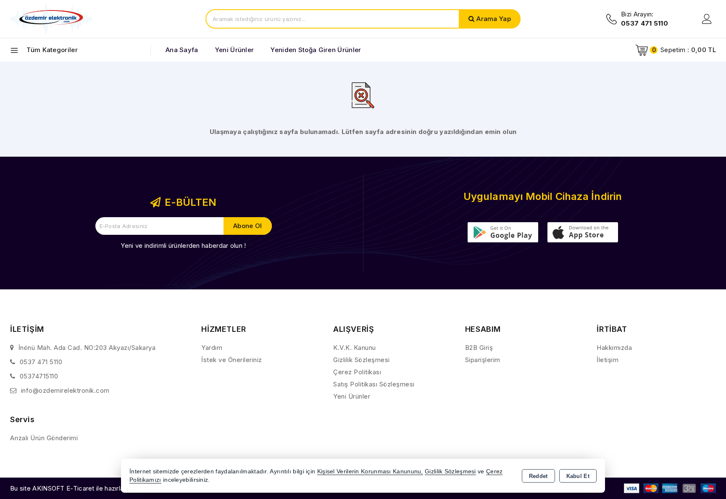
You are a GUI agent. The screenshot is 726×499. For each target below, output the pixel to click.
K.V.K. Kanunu (354, 348)
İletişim (607, 360)
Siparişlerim (482, 360)
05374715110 (39, 376)
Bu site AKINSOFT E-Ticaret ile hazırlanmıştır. (77, 488)
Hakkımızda (614, 348)
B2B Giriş (479, 348)
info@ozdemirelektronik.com (65, 390)
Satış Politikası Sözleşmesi (374, 384)
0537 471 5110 (41, 362)
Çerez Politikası (357, 372)
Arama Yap (493, 19)
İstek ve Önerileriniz (231, 360)
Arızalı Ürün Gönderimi (44, 438)
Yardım (211, 348)
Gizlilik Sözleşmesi (361, 360)
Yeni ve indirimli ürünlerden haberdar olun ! (183, 246)
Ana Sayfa (182, 50)
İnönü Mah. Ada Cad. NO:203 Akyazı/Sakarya (87, 348)
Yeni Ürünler (351, 396)
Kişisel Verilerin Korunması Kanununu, (370, 471)
